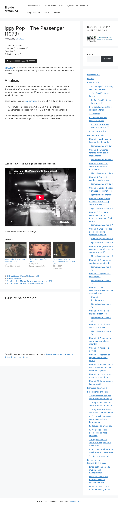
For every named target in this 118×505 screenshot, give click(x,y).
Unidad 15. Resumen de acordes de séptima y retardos (100, 341)
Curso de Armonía (52, 6)
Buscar (90, 54)
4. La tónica (94, 114)
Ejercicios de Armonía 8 (102, 242)
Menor (22, 276)
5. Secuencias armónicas (100, 426)
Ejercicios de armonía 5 (102, 195)
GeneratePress (75, 501)
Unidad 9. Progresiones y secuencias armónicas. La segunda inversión (101, 249)
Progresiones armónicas (37, 12)
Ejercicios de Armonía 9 (102, 256)
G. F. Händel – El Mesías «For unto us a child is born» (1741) (30, 281)
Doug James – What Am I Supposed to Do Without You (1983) (64, 261)
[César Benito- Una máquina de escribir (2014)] (16, 250)
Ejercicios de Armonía (76, 6)
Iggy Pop (9, 67)
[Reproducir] (7, 61)
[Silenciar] (27, 61)
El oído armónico (11, 9)
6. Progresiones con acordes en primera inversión (98, 433)
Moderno (29, 276)
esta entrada (30, 101)
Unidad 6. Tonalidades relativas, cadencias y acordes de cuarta (99, 202)
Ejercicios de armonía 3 (102, 173)
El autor (57, 12)
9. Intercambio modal (99, 456)
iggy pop (17, 278)
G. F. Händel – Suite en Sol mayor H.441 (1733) (25, 283)
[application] (21, 61)
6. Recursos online (97, 131)
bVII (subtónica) (13, 276)
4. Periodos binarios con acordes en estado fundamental (100, 419)
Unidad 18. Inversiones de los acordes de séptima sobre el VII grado (101, 367)
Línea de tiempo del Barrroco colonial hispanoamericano (98, 480)
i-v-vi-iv (10, 278)
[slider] (32, 61)
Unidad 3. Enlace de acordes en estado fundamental (98, 166)
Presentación (32, 6)
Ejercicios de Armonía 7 (102, 225)
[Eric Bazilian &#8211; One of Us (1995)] (40, 250)
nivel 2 (36, 276)
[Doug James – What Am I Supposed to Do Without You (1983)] (64, 250)
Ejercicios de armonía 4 (102, 184)
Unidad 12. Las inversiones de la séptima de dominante (101, 290)
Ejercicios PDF (93, 75)
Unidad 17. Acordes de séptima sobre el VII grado (99, 358)
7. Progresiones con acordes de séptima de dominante (100, 442)
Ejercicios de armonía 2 (102, 160)
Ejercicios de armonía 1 (101, 146)
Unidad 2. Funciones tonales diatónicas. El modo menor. (99, 153)
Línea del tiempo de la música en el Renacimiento (99, 470)
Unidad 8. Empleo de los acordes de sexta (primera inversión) (100, 232)
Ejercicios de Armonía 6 (102, 208)
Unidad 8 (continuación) (102, 238)
